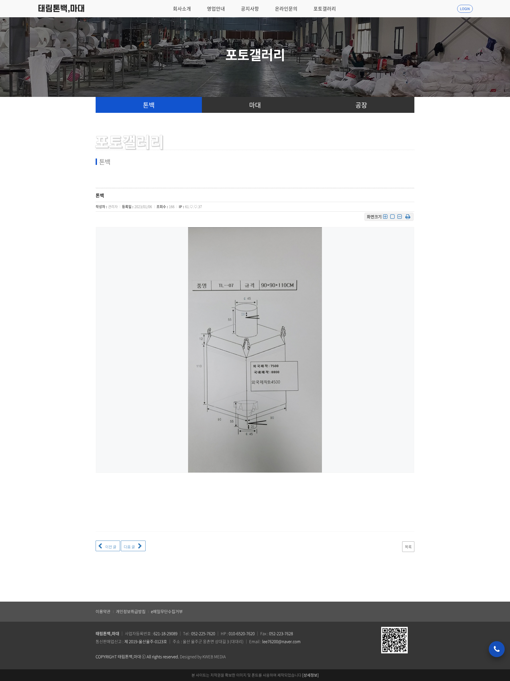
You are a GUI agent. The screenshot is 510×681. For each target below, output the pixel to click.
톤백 (149, 105)
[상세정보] (310, 675)
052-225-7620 (203, 633)
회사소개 (182, 8)
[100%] (392, 217)
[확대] (385, 217)
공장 (361, 105)
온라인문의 (286, 8)
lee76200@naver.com (281, 641)
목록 (408, 546)
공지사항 (250, 8)
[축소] (399, 217)
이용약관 (103, 611)
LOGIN (465, 8)
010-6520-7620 (242, 633)
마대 (255, 105)
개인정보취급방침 (131, 611)
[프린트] (407, 217)
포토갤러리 (324, 8)
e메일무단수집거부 (167, 611)
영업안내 (216, 8)
